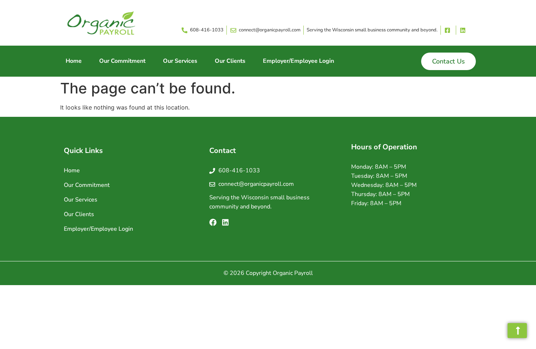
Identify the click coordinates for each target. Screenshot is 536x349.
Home (74, 61)
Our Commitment (122, 61)
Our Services (180, 61)
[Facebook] (213, 222)
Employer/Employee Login (298, 61)
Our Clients (230, 61)
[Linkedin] (225, 222)
